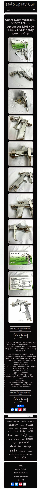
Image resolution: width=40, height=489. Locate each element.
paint (29, 424)
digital (23, 431)
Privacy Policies (20, 473)
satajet (10, 439)
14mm (15, 431)
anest (22, 439)
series (22, 454)
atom (24, 457)
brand (11, 428)
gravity (13, 424)
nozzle (29, 438)
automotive (31, 421)
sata (13, 450)
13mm (31, 431)
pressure (23, 428)
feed (16, 457)
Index (21, 466)
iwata (23, 421)
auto (16, 439)
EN (19, 480)
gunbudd (24, 442)
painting (22, 425)
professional (13, 454)
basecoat (31, 436)
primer (16, 428)
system (31, 428)
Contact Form (20, 469)
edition (16, 421)
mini (17, 435)
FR (23, 480)
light (15, 443)
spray (27, 446)
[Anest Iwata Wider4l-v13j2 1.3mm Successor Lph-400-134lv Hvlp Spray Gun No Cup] (20, 50)
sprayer (22, 451)
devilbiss (16, 446)
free (10, 435)
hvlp (24, 435)
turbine (30, 451)
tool (9, 431)
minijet (9, 421)
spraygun (29, 454)
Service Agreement (20, 476)
